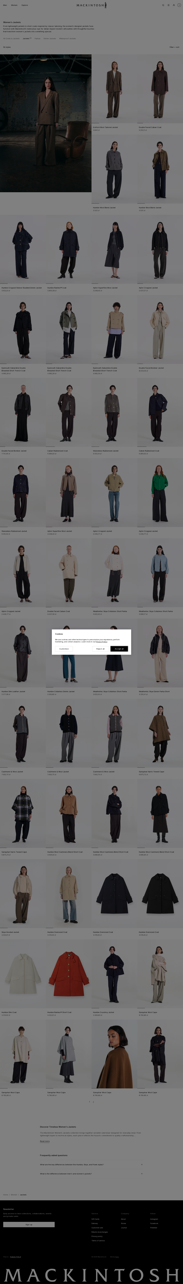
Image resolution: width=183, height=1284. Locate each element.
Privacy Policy (101, 642)
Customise (64, 649)
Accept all (119, 649)
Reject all (100, 649)
